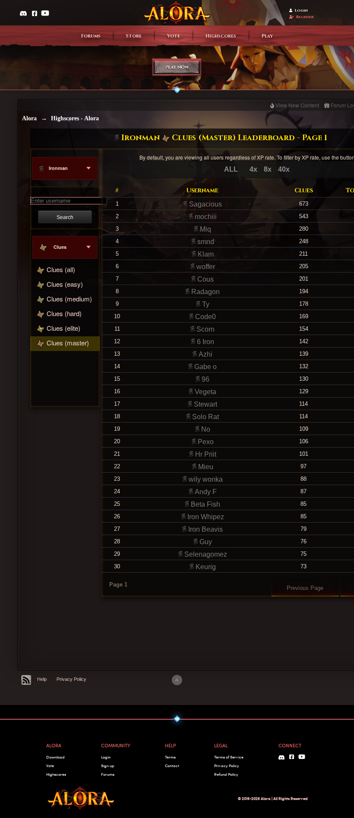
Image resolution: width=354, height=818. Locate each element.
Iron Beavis (204, 529)
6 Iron (204, 341)
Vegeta (204, 391)
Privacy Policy (71, 679)
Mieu (204, 466)
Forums (91, 36)
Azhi (204, 354)
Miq (204, 229)
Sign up (107, 765)
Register (305, 17)
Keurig (205, 566)
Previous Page (305, 588)
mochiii (205, 216)
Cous (205, 279)
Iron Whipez (205, 516)
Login (301, 10)
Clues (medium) (69, 298)
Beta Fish (204, 504)
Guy (205, 541)
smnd (205, 241)
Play (267, 36)
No (204, 429)
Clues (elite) (63, 327)
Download (55, 757)
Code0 (204, 316)
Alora (29, 118)
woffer (205, 266)
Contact (172, 765)
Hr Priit (204, 454)
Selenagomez (205, 554)
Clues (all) (61, 269)
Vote (173, 36)
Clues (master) (68, 342)
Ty (204, 304)
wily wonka (205, 479)
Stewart (204, 404)
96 (204, 379)
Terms (170, 757)
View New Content (297, 105)
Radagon (205, 291)
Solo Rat (204, 416)
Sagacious (204, 204)
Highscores (220, 36)
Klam (205, 254)
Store (134, 36)
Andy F (205, 491)
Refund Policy (226, 774)
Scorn (205, 329)
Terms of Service (228, 757)
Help (42, 679)
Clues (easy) (65, 283)
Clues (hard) (64, 313)
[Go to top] (177, 680)
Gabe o (205, 366)
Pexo (205, 441)
